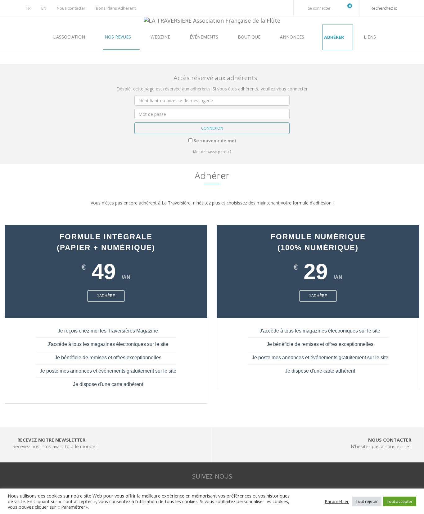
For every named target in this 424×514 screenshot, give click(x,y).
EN (43, 8)
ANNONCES (292, 37)
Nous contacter (71, 8)
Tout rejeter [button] (367, 501)
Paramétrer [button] (337, 501)
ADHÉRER (334, 37)
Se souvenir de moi (214, 141)
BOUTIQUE (250, 37)
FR (28, 8)
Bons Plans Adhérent (116, 8)
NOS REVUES (118, 37)
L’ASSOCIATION (69, 37)
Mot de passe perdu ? (212, 151)
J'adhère (106, 296)
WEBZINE (161, 37)
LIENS (370, 37)
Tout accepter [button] (400, 501)
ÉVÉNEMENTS (204, 37)
